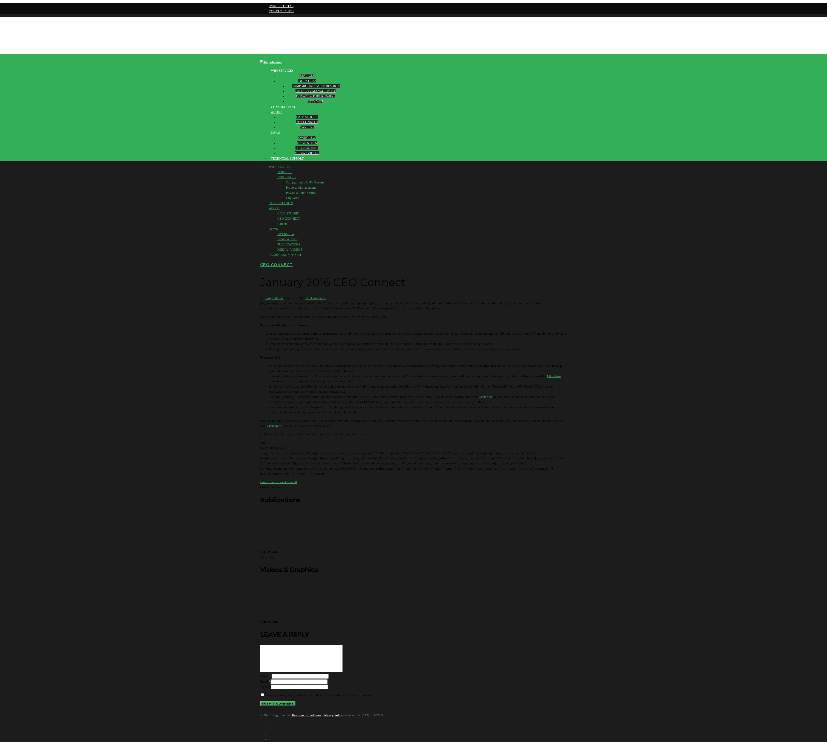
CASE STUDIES (307, 117)
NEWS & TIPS (307, 142)
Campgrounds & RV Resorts (316, 86)
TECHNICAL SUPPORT (287, 158)
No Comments (315, 298)
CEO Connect (276, 264)
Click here (554, 376)
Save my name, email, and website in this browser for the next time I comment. (318, 695)
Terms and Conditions (306, 715)
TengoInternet (274, 298)
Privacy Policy (333, 715)
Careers (307, 127)
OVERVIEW (307, 137)
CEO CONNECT (307, 122)
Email (265, 681)
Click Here (274, 426)
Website (265, 686)
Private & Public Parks (315, 96)
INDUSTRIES (307, 80)
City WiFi (315, 101)
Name (265, 676)
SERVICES (307, 75)
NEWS (275, 132)
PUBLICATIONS (306, 148)
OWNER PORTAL (281, 6)
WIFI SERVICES (282, 70)
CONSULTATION (281, 203)
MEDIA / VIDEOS (307, 153)
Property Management (315, 91)
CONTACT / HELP (281, 11)
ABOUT (276, 112)
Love (264, 482)
